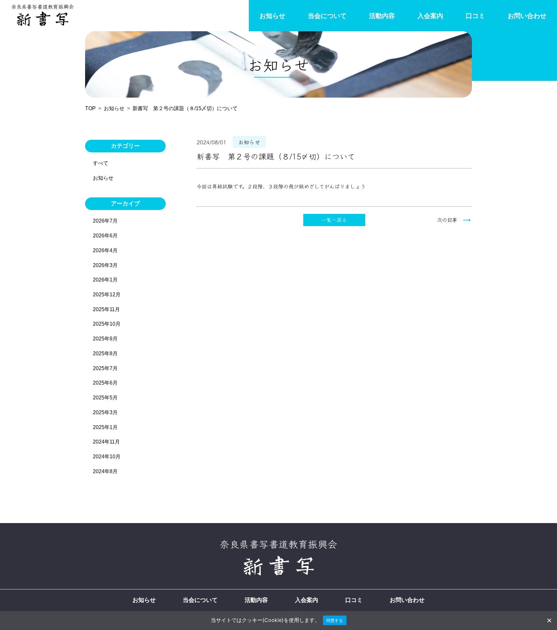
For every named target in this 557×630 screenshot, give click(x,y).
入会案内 (430, 15)
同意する (334, 620)
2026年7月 (105, 221)
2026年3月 (105, 265)
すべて (100, 163)
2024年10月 (107, 456)
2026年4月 (105, 250)
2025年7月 (105, 368)
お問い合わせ (527, 15)
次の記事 (447, 220)
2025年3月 (105, 412)
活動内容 (382, 15)
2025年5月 (105, 397)
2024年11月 (106, 441)
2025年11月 (106, 309)
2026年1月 (105, 279)
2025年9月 (105, 338)
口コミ (475, 15)
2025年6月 (105, 383)
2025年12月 (107, 294)
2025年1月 (105, 427)
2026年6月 (105, 235)
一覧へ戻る (334, 220)
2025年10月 (107, 324)
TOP (90, 108)
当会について (327, 15)
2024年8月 (105, 471)
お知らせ (272, 15)
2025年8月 (105, 353)
